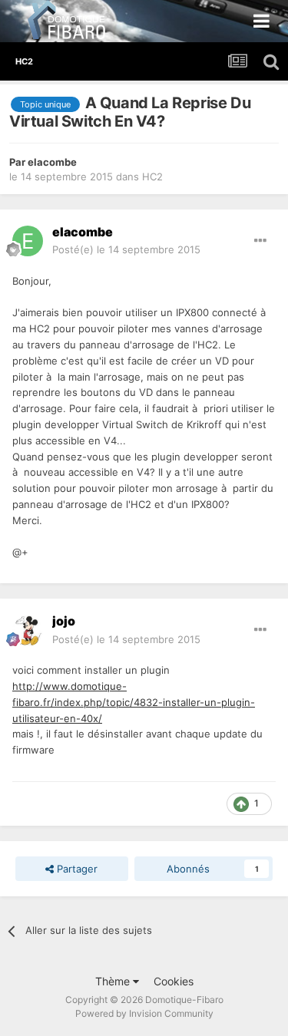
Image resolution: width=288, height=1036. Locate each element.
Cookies (174, 981)
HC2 (152, 176)
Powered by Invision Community (144, 1013)
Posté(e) (126, 249)
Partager (76, 869)
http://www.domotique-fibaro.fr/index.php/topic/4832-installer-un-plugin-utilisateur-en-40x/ (133, 702)
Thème (114, 981)
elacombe (52, 162)
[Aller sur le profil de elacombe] (27, 241)
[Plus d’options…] (260, 241)
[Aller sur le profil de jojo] (27, 630)
